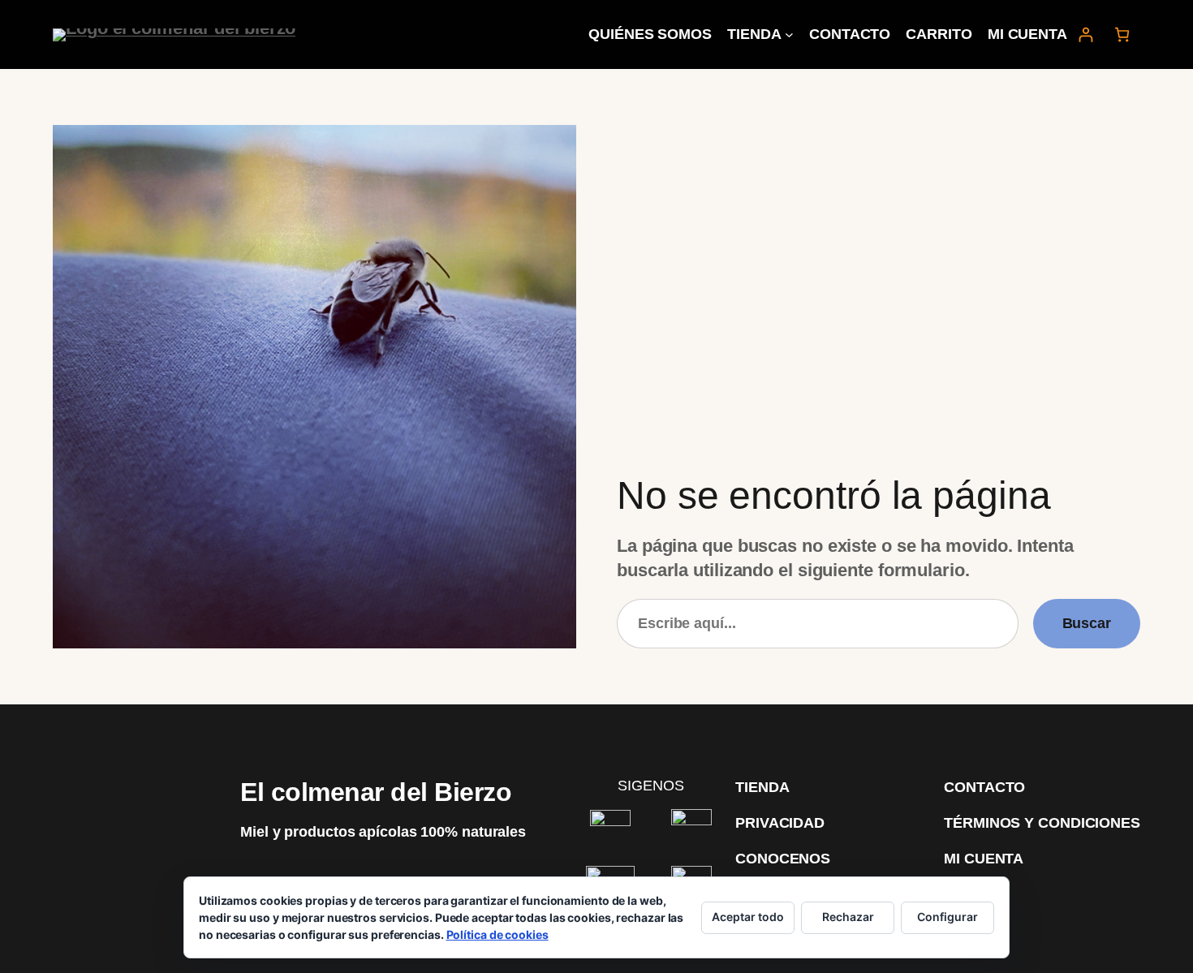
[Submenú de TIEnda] (789, 34)
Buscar (1086, 623)
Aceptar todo (748, 916)
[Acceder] (1085, 34)
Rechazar (848, 916)
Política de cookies (497, 934)
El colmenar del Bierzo (375, 792)
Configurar (947, 916)
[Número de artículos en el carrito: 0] (1122, 34)
